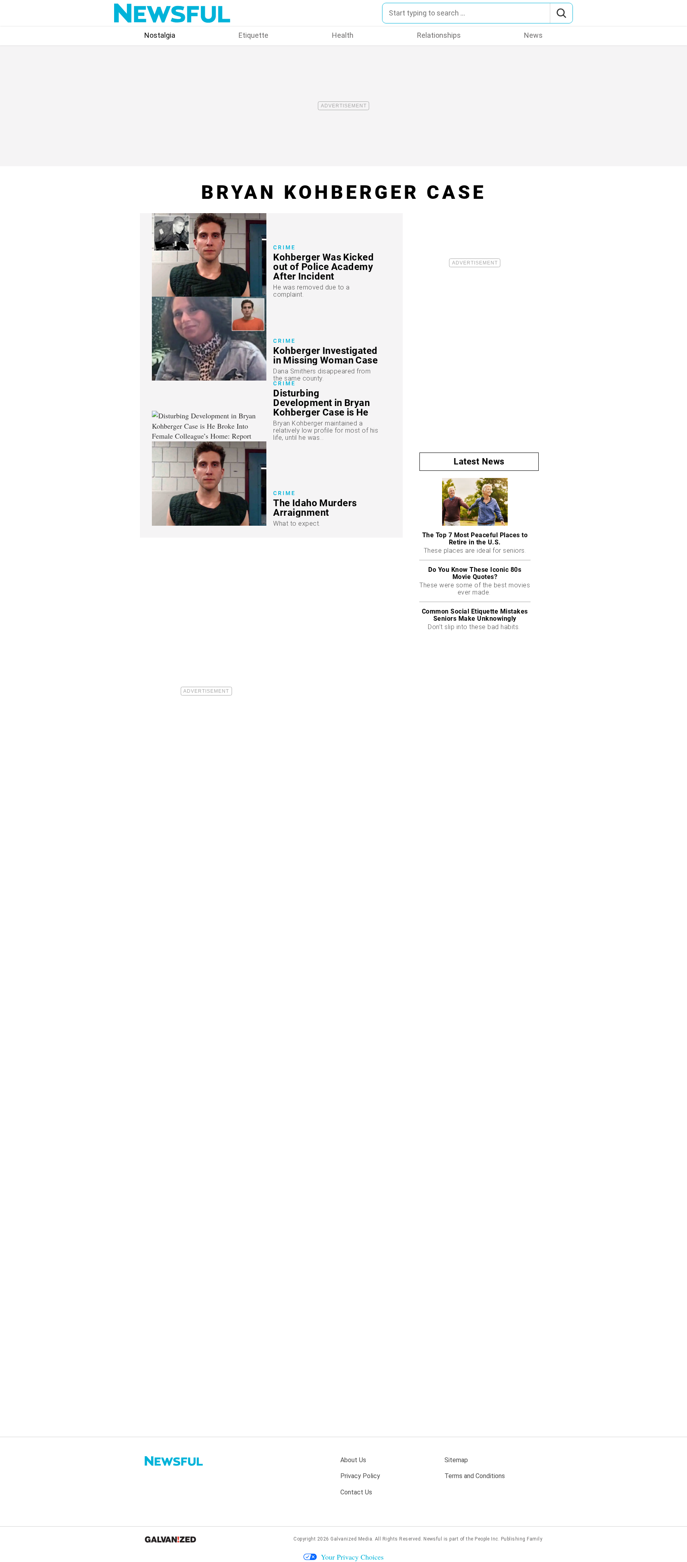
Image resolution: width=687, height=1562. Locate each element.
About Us (353, 1460)
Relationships (439, 35)
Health (342, 35)
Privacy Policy (360, 1476)
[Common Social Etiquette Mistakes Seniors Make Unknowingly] (474, 619)
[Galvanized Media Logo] (170, 1539)
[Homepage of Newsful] (174, 1461)
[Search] (561, 13)
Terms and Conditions (474, 1476)
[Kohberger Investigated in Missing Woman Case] (271, 339)
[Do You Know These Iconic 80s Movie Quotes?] (474, 581)
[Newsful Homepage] (172, 13)
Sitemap (456, 1460)
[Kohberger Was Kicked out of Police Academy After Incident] (271, 255)
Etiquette (253, 35)
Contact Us (356, 1492)
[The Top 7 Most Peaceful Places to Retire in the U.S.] (474, 519)
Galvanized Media (351, 1539)
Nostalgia (159, 35)
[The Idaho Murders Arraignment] (271, 483)
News (533, 35)
